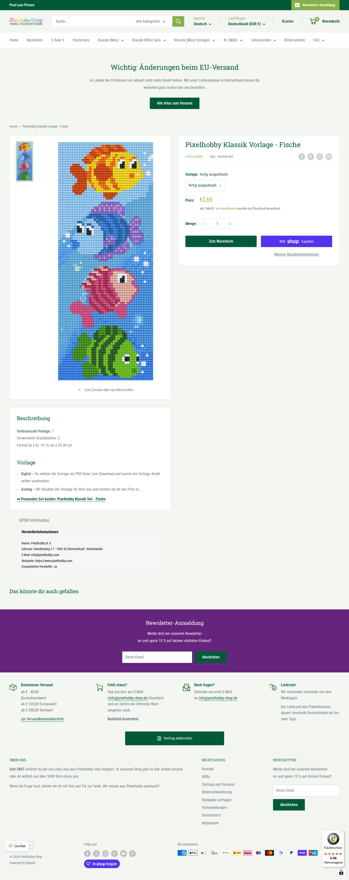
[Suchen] (178, 21)
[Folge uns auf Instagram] (105, 853)
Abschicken (211, 657)
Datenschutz (211, 815)
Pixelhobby (194, 157)
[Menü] (341, 833)
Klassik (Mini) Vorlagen (192, 40)
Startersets (81, 40)
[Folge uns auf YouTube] (123, 853)
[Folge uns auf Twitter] (96, 853)
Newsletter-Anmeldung (318, 5)
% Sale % (57, 40)
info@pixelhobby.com (45, 555)
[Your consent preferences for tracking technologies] (341, 872)
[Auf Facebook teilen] (301, 156)
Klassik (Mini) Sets (146, 40)
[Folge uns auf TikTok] (132, 853)
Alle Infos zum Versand (174, 103)
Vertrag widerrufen (178, 738)
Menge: (191, 224)
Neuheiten (35, 40)
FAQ (316, 40)
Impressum (210, 823)
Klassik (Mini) (108, 40)
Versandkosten (226, 209)
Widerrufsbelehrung (217, 792)
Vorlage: (206, 174)
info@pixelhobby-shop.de (128, 698)
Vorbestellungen (214, 807)
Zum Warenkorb (221, 241)
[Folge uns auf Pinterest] (114, 853)
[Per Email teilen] (328, 156)
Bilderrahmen (294, 40)
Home (14, 40)
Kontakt (208, 769)
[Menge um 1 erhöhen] (230, 224)
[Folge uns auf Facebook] (87, 853)
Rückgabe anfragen (216, 800)
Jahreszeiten (261, 40)
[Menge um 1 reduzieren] (205, 224)
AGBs (206, 776)
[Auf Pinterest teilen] (310, 156)
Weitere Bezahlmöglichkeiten (296, 254)
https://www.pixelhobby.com (53, 561)
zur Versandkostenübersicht (42, 719)
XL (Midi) (230, 40)
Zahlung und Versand (218, 784)
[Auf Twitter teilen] (319, 156)
